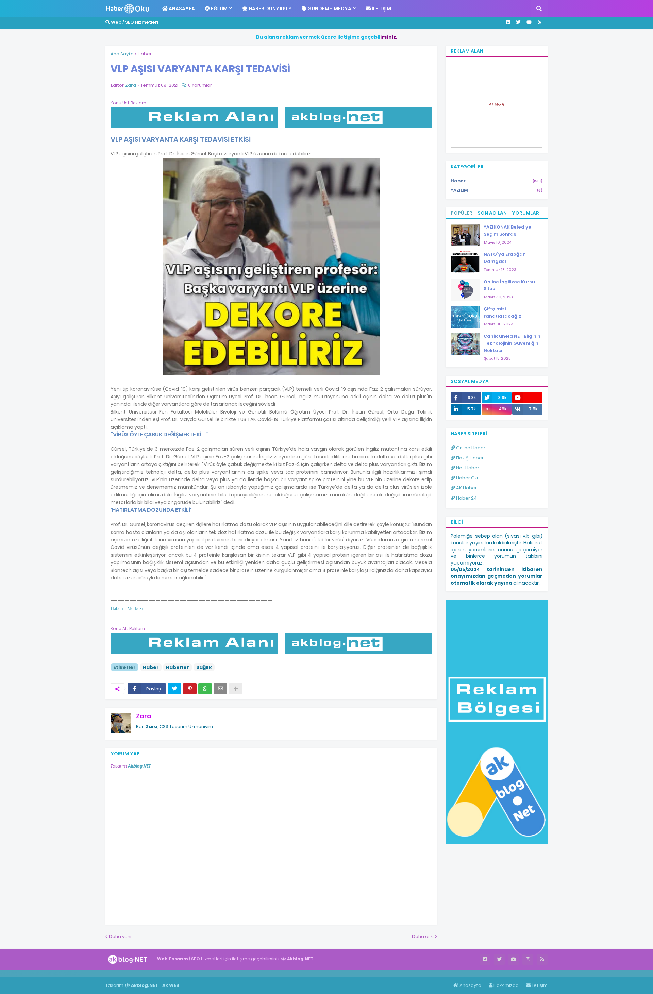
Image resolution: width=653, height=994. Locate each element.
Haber (145, 54)
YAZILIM (496, 190)
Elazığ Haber (469, 458)
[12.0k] (527, 397)
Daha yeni (120, 936)
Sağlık (204, 667)
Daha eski (423, 936)
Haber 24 (466, 498)
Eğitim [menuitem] (219, 8)
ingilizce (70, 973)
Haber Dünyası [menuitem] (267, 8)
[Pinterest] (190, 688)
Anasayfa (469, 985)
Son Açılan (492, 212)
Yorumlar (525, 212)
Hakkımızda (505, 985)
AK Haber (466, 488)
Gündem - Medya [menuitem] (328, 8)
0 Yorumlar (200, 85)
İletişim (539, 985)
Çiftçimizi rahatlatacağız (502, 312)
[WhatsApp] (205, 688)
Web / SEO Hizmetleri (134, 22)
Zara (143, 716)
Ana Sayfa (122, 54)
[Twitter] (174, 688)
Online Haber (470, 447)
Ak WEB (496, 104)
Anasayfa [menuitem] (181, 8)
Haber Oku (467, 478)
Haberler (177, 667)
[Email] (220, 688)
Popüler (461, 212)
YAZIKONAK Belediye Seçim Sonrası (507, 230)
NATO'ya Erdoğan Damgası (505, 258)
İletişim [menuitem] (381, 8)
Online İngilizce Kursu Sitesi (509, 285)
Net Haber (467, 468)
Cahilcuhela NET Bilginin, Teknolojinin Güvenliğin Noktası (512, 343)
